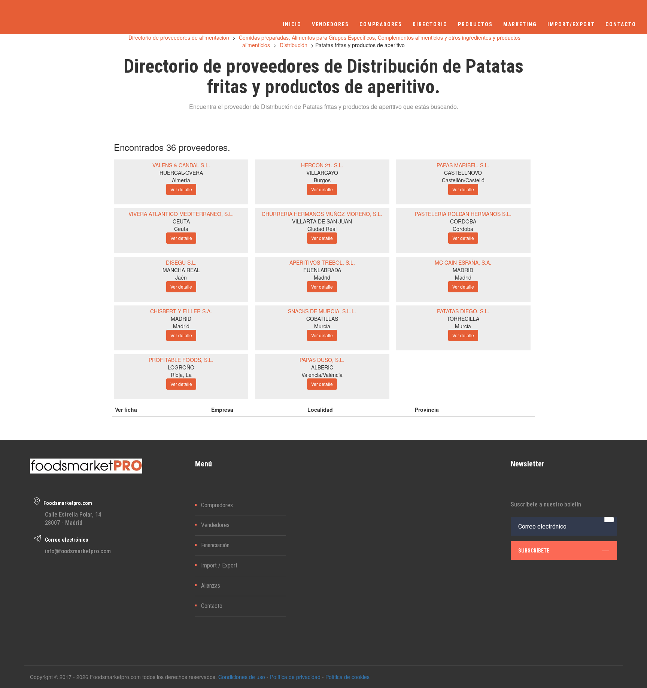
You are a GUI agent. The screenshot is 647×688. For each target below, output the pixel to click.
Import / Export (219, 565)
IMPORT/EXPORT (571, 24)
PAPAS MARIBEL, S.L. (463, 165)
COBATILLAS (322, 318)
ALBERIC (322, 367)
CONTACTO (620, 24)
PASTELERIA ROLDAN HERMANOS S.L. (463, 213)
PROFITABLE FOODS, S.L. (181, 359)
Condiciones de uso (241, 677)
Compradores (217, 505)
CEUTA (181, 221)
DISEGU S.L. (181, 262)
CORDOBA (463, 221)
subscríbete (533, 551)
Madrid (322, 277)
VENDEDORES (330, 24)
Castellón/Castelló (463, 180)
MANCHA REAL (181, 270)
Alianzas (210, 585)
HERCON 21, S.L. (322, 165)
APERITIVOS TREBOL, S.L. (322, 262)
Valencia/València (322, 374)
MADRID (463, 270)
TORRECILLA (463, 318)
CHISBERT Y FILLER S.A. (181, 311)
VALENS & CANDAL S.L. (181, 165)
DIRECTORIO (430, 24)
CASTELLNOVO (463, 172)
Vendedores (215, 525)
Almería (181, 180)
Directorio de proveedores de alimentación (178, 37)
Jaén (181, 277)
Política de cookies (347, 677)
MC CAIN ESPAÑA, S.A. (463, 262)
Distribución (293, 45)
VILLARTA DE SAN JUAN (322, 221)
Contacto (211, 605)
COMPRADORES (380, 24)
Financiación (215, 545)
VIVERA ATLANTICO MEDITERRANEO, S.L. (181, 213)
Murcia (322, 326)
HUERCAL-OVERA (181, 172)
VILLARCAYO (322, 172)
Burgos (322, 180)
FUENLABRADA (322, 270)
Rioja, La (181, 374)
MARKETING (520, 24)
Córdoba (463, 228)
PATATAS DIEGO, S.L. (463, 311)
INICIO (292, 24)
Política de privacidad (295, 677)
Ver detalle (181, 189)
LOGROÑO (181, 367)
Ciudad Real (322, 228)
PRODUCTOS (475, 24)
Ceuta (181, 228)
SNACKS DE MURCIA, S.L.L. (322, 311)
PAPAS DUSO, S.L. (322, 359)
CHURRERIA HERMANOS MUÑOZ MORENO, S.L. (322, 213)
